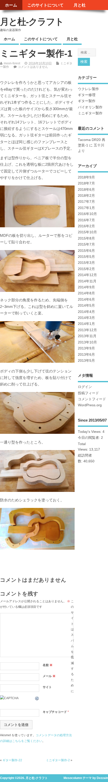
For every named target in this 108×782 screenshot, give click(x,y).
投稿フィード (88, 393)
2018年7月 (86, 183)
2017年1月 (86, 208)
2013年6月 (86, 354)
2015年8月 (86, 238)
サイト (47, 687)
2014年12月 (87, 275)
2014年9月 (86, 287)
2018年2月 (86, 196)
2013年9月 (86, 348)
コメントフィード (92, 399)
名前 (47, 665)
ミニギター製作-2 (58, 760)
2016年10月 (87, 214)
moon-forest (12, 63)
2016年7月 (86, 220)
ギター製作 (86, 101)
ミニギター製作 (90, 113)
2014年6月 (86, 299)
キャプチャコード (55, 712)
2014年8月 (86, 293)
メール (49, 676)
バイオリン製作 (90, 107)
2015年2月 (86, 269)
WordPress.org (90, 405)
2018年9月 (86, 177)
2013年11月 (87, 336)
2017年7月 (86, 202)
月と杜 (80, 5)
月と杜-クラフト (32, 22)
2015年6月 (86, 251)
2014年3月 (86, 318)
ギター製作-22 (12, 760)
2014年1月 (86, 324)
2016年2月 (86, 226)
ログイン (85, 387)
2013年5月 (86, 360)
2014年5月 (86, 305)
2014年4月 (86, 312)
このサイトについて (45, 5)
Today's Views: (90, 432)
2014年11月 (87, 281)
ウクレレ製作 (88, 89)
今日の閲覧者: (89, 438)
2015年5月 (86, 257)
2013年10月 (87, 342)
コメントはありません (33, 67)
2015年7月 (86, 244)
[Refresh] (37, 698)
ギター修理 (86, 95)
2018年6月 (86, 189)
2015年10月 (87, 232)
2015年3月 (86, 263)
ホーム (11, 5)
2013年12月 (87, 330)
